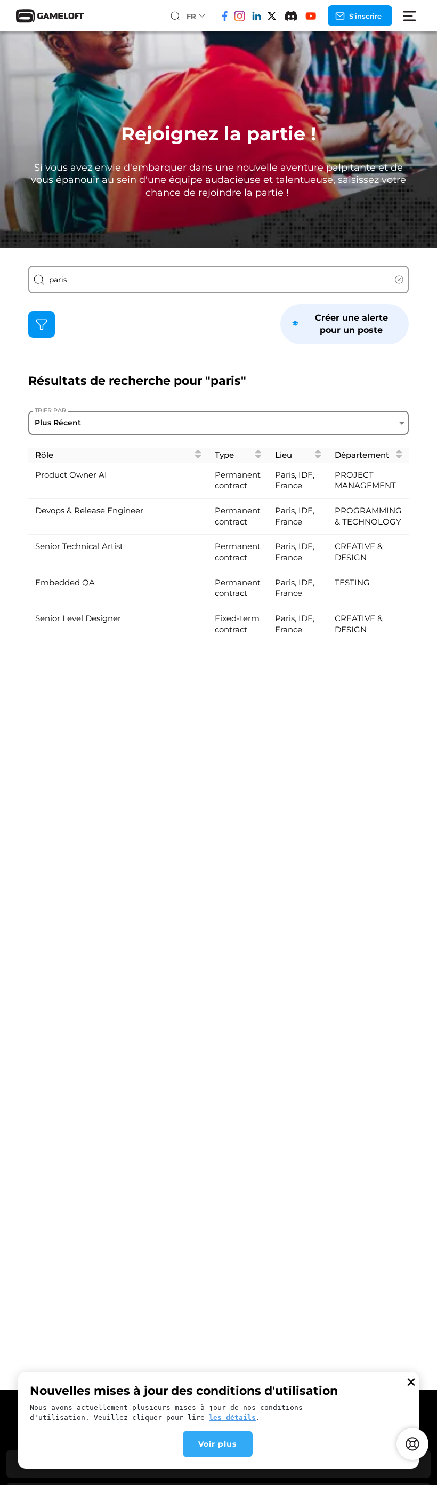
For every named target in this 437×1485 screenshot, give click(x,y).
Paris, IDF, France (294, 480)
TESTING (352, 582)
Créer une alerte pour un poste (351, 324)
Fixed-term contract (237, 624)
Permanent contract (238, 480)
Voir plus (217, 1444)
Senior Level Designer (78, 618)
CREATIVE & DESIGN (359, 552)
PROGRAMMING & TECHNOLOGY (368, 516)
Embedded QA (65, 582)
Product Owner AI (71, 475)
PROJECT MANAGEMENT (365, 480)
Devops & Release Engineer (89, 510)
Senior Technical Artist (79, 546)
